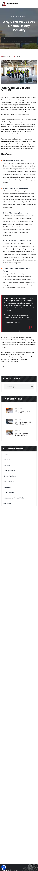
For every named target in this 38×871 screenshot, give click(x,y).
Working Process (9, 470)
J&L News (20, 57)
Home (5, 38)
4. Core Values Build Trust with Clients (17, 241)
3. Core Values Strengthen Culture (15, 213)
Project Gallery (9, 492)
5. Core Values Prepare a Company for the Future (18, 269)
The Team (7, 465)
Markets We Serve (10, 476)
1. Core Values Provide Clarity (13, 160)
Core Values (7, 487)
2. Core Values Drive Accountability (16, 188)
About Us (7, 460)
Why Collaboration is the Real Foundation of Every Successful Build (23, 413)
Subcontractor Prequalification (14, 498)
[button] (4, 867)
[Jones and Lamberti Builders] (10, 3)
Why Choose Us (9, 481)
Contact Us (7, 503)
